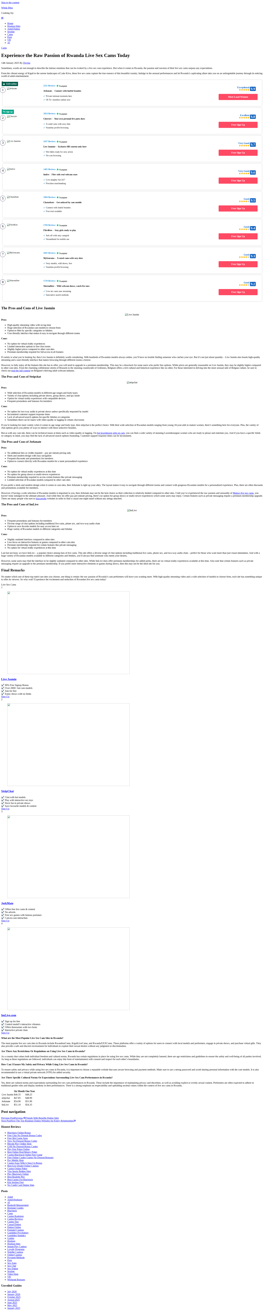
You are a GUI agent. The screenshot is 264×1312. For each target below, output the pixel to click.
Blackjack (12, 1210)
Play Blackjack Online (18, 1174)
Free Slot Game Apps (17, 1138)
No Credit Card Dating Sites (20, 1185)
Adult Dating (13, 29)
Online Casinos (14, 1254)
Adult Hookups (14, 1199)
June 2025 (12, 1302)
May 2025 (12, 1305)
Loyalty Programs (15, 1249)
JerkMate (7, 903)
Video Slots (12, 1274)
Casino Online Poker (17, 1168)
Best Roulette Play (16, 1177)
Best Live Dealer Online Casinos (23, 1165)
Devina (26, 63)
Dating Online (14, 1227)
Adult (10, 1197)
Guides (10, 1238)
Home (10, 23)
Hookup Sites (13, 26)
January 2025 (13, 1308)
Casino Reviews (15, 1219)
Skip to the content (10, 2)
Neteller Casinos (15, 1252)
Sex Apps (11, 1263)
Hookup (11, 1241)
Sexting (11, 31)
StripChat (7, 791)
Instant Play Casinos (17, 1246)
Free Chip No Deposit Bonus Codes (24, 1135)
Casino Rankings (15, 1216)
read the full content (20, 370)
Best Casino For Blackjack (20, 1179)
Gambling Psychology (18, 1232)
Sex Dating (12, 1268)
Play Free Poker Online (18, 1149)
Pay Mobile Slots (15, 1160)
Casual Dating (14, 1224)
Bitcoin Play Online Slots (19, 1143)
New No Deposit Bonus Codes (22, 1141)
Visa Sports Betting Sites (19, 1171)
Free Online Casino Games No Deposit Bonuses (30, 1157)
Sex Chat (11, 1266)
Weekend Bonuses (16, 1279)
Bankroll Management (18, 1205)
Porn (9, 37)
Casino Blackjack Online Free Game (24, 1154)
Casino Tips (13, 1221)
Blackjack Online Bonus (19, 1132)
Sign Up (5, 696)
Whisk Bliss (7, 7)
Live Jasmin (8, 679)
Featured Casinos (15, 1230)
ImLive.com (8, 1015)
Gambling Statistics (16, 1235)
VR (9, 40)
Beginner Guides (15, 1208)
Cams (10, 34)
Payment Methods (16, 1257)
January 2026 (13, 1294)
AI (8, 42)
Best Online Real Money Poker (22, 1152)
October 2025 (13, 1297)
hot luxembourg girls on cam (111, 433)
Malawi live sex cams (243, 493)
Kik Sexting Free (15, 1182)
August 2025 (13, 1300)
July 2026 (12, 1291)
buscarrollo (41, 498)
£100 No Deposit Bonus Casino (22, 1146)
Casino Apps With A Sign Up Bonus (24, 1163)
